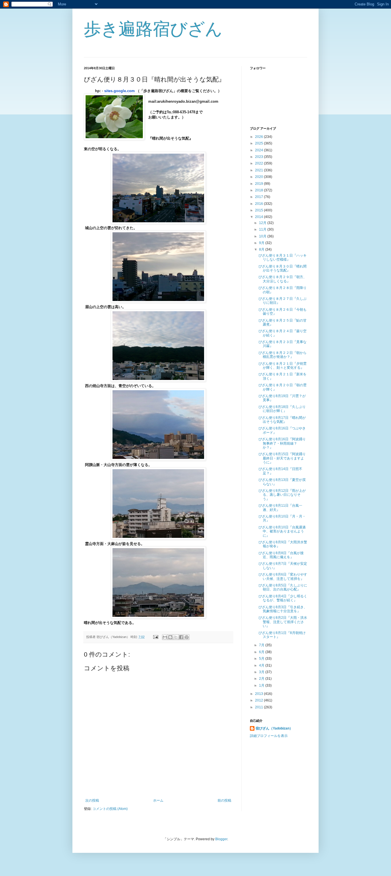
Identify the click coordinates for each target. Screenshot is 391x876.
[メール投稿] (155, 637)
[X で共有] (176, 637)
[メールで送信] (165, 637)
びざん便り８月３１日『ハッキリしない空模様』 (282, 257)
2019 (259, 184)
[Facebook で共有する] (181, 637)
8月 (262, 249)
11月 (263, 229)
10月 (263, 236)
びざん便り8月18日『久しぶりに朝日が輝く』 (282, 409)
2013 (259, 694)
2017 (259, 197)
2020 (259, 177)
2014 (259, 217)
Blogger (221, 839)
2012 (259, 700)
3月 (262, 672)
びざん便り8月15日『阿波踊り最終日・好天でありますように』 (282, 458)
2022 (259, 163)
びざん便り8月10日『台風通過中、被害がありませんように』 (282, 531)
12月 (263, 223)
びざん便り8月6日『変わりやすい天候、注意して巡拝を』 (282, 576)
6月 (262, 652)
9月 (262, 243)
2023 (259, 157)
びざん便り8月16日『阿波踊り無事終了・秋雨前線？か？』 (282, 443)
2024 (259, 150)
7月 (262, 645)
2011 (259, 707)
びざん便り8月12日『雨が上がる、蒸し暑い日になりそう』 (282, 495)
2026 (259, 137)
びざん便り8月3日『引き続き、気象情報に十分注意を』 (282, 609)
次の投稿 (92, 800)
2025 (259, 143)
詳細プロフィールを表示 (269, 736)
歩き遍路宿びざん (153, 29)
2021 (259, 170)
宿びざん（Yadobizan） (274, 728)
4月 (262, 665)
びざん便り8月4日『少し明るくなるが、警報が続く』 (282, 598)
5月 (262, 659)
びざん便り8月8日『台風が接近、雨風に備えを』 (281, 555)
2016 (259, 204)
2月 (262, 679)
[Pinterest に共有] (186, 637)
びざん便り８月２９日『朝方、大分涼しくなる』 (282, 279)
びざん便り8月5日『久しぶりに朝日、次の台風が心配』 (282, 587)
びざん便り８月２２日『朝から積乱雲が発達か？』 (282, 355)
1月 (262, 685)
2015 (259, 210)
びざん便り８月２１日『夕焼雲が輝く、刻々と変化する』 (282, 366)
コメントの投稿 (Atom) (110, 809)
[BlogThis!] (170, 637)
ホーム (158, 800)
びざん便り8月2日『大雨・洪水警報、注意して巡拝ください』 (282, 622)
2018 (259, 190)
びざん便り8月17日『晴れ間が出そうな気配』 (282, 420)
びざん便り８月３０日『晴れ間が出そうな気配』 (282, 268)
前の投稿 (224, 800)
